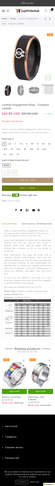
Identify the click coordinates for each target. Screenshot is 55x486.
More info (34, 482)
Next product (50, 18)
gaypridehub (7, 400)
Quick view (23, 366)
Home (4, 18)
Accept (22, 482)
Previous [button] (7, 59)
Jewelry (10, 201)
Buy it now (27, 188)
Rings (13, 18)
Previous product (43, 18)
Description (9, 224)
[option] (27, 57)
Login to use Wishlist (14, 172)
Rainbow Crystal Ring (11, 397)
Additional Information (36, 224)
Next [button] (45, 59)
